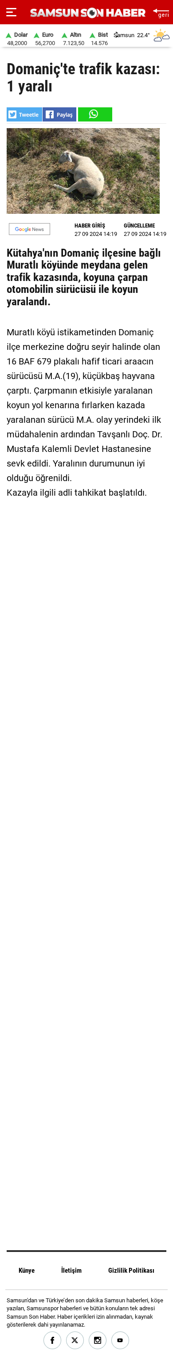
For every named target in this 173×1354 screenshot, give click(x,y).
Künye (27, 1270)
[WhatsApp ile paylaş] (94, 114)
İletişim (71, 1270)
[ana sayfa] (161, 12)
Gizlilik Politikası (131, 1270)
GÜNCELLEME (139, 225)
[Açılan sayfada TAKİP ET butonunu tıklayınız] (29, 229)
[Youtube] (120, 1340)
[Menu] (11, 12)
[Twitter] (75, 1340)
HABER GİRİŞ (90, 225)
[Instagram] (98, 1340)
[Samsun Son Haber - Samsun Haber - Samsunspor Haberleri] (86, 13)
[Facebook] (52, 1340)
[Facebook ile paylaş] (59, 114)
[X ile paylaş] (24, 114)
